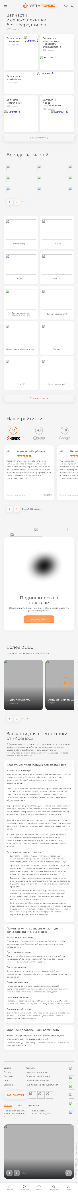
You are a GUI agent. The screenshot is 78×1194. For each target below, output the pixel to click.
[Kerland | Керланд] (51, 190)
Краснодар (34, 1105)
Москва (8, 1105)
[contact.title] (71, 1069)
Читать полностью (16, 495)
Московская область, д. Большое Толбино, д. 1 (14, 1113)
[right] (17, 202)
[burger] (5, 5)
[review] (48, 495)
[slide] (68, 1173)
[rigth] (17, 509)
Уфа (20, 1105)
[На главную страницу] (39, 5)
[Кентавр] (51, 168)
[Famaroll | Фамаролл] (20, 179)
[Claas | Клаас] (20, 190)
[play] (65, 683)
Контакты (30, 1068)
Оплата (7, 1068)
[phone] (72, 5)
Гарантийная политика (37, 1081)
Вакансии (9, 1085)
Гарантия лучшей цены (38, 1076)
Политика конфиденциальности (42, 1085)
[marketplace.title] (32, 1095)
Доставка (8, 1076)
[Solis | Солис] (20, 168)
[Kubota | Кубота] (51, 179)
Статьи (7, 1081)
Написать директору (36, 1072)
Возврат (8, 1072)
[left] (10, 202)
